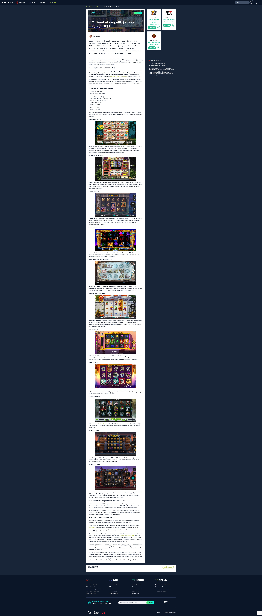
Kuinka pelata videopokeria (92, 591)
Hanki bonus (152, 27)
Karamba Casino (113, 589)
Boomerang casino (113, 593)
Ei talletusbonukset (136, 584)
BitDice (111, 586)
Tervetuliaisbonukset (137, 589)
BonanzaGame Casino (114, 584)
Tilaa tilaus (150, 602)
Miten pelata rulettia (90, 586)
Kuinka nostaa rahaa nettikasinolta (163, 589)
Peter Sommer (96, 36)
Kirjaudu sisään (251, 2)
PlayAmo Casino (113, 591)
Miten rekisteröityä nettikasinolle (162, 584)
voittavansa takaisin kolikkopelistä (119, 76)
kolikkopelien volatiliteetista (127, 535)
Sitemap (158, 612)
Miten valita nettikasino (160, 586)
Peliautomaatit (138, 13)
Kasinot (33, 2)
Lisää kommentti (168, 567)
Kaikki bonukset (135, 591)
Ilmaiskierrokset (135, 593)
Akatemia (54, 2)
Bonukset (43, 2)
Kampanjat (134, 586)
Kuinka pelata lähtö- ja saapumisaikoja (95, 589)
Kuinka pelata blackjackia (92, 584)
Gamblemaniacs (89, 6)
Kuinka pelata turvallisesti (160, 591)
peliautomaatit (22, 2)
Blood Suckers (103, 423)
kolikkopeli (91, 527)
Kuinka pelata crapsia (91, 593)
